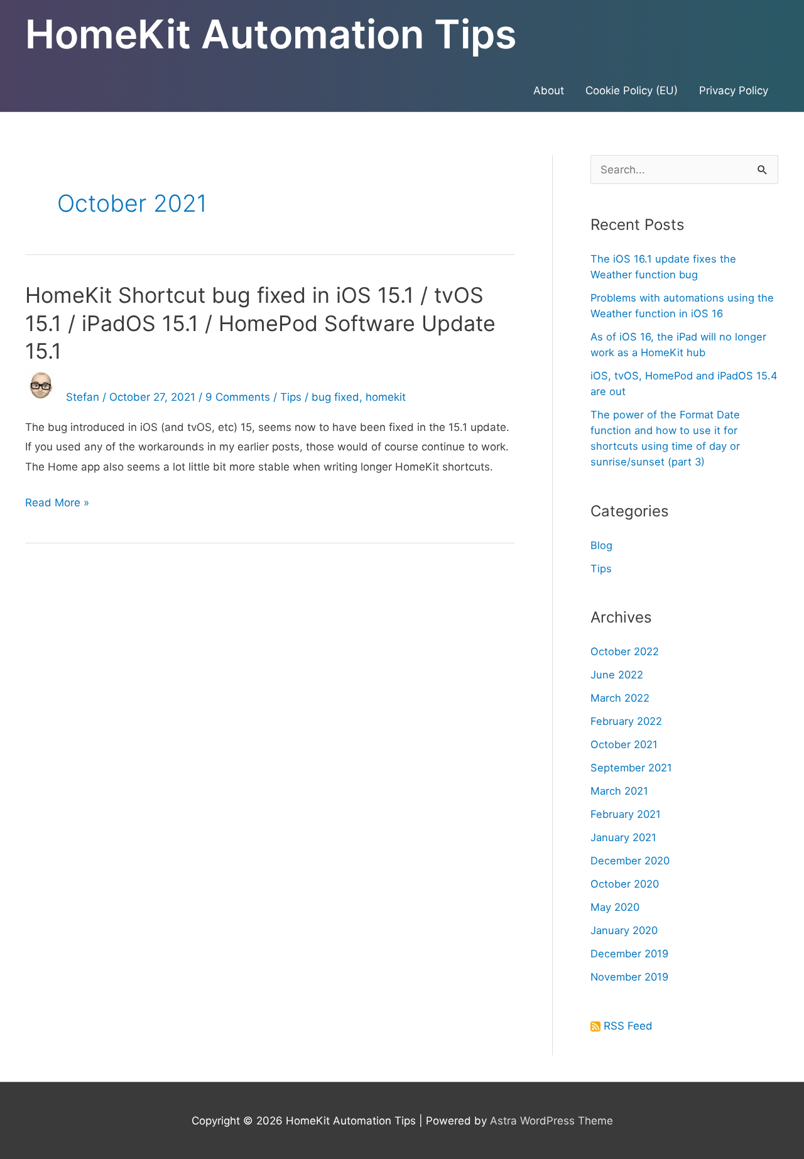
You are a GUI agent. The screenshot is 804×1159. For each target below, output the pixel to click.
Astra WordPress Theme (551, 1120)
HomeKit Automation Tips (271, 34)
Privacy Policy (733, 90)
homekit (386, 397)
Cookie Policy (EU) (631, 90)
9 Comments (237, 397)
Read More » (57, 504)
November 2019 (629, 977)
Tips (291, 397)
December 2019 (629, 953)
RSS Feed (628, 1026)
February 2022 (626, 721)
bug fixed (335, 397)
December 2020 (630, 860)
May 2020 (614, 907)
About (548, 90)
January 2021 (623, 837)
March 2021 (619, 791)
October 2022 (624, 651)
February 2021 (625, 814)
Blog (601, 545)
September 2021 (631, 767)
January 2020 (624, 930)
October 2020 (624, 884)
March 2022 (619, 698)
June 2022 (616, 674)
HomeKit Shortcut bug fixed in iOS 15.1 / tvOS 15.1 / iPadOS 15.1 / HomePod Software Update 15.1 (260, 322)
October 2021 (624, 744)
